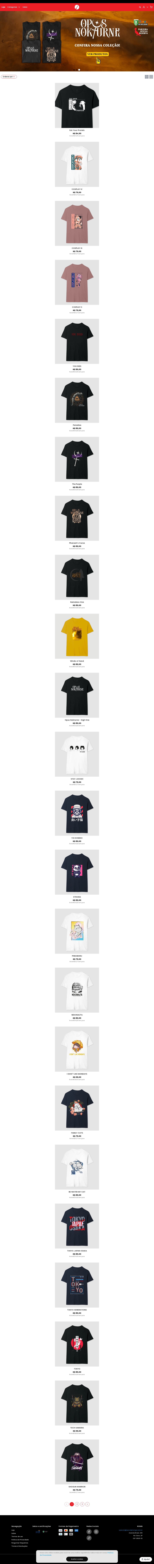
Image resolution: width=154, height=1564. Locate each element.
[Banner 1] (76, 70)
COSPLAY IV (77, 189)
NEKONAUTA (77, 1015)
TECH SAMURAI (77, 1428)
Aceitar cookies (77, 1559)
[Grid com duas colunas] (147, 77)
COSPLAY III (77, 248)
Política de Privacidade (20, 1540)
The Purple (77, 484)
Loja (3, 7)
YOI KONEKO (77, 838)
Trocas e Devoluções (19, 1546)
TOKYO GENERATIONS (77, 1310)
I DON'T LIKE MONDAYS (77, 1074)
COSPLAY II (77, 307)
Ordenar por (8, 77)
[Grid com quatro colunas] (151, 77)
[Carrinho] (151, 7)
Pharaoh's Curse (77, 543)
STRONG (77, 897)
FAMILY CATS (77, 1133)
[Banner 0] (74, 70)
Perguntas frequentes (20, 1543)
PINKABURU (77, 956)
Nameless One (77, 602)
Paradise (77, 425)
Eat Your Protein (77, 130)
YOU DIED (77, 366)
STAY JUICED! (77, 779)
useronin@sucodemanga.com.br (130, 1530)
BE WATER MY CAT (77, 1192)
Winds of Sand (77, 661)
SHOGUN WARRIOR (77, 1486)
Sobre (25, 7)
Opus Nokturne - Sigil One (77, 720)
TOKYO (77, 1369)
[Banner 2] (79, 70)
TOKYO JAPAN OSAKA (77, 1251)
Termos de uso (17, 1536)
